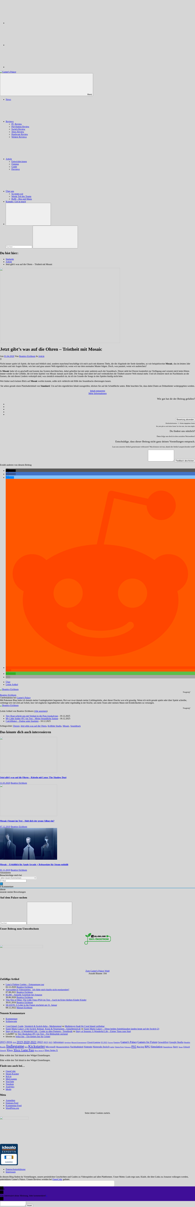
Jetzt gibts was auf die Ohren (34, 726)
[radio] (100, 404)
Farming (116, 1042)
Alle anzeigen (40, 711)
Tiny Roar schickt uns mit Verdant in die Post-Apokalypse (32, 716)
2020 (26, 1042)
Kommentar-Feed (14, 1105)
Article (9, 159)
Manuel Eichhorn (24, 1007)
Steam (181, 1047)
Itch (26, 1047)
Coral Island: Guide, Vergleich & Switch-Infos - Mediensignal (34, 1026)
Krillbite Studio (55, 726)
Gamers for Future (147, 1042)
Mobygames (11, 1079)
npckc (112, 1047)
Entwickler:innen (19, 161)
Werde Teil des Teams (21, 196)
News (8, 99)
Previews (15, 169)
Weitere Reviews (19, 137)
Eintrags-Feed (12, 1103)
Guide (14, 166)
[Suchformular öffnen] (28, 214)
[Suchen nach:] (19, 246)
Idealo (8, 1089)
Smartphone (167, 1047)
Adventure (58, 1042)
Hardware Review (19, 134)
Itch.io (8, 1076)
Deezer (16, 726)
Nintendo (88, 1047)
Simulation (157, 1046)
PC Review (16, 124)
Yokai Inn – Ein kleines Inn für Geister (32, 1036)
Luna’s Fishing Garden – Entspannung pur (25, 984)
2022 (40, 1042)
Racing (140, 1046)
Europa (110, 1042)
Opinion (15, 164)
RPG (147, 1046)
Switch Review (18, 129)
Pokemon (127, 1047)
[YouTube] (27, 67)
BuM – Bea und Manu (21, 199)
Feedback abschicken (185, 461)
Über (8, 682)
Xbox (10, 1050)
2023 (45, 1042)
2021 (33, 1042)
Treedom (10, 1084)
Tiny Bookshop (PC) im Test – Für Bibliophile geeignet (43, 1034)
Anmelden (10, 1100)
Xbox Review (17, 132)
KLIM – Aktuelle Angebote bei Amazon (24, 995)
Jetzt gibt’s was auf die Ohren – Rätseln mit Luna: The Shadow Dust (33, 777)
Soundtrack (75, 726)
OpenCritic (11, 1071)
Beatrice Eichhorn (27, 356)
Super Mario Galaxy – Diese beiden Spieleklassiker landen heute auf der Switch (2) (121, 1029)
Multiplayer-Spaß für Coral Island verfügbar (84, 1026)
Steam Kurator (12, 1074)
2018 (14, 1042)
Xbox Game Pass (23, 1050)
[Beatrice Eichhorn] (9, 689)
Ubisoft (186, 1047)
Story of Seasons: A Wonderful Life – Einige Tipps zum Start (103, 1031)
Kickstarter (36, 1046)
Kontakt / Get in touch (16, 201)
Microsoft (51, 1046)
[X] (27, 45)
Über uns (10, 191)
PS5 (133, 1046)
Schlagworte (11, 1021)
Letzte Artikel (12, 684)
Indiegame (15, 1046)
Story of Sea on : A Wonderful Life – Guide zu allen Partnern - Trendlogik (39, 1031)
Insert (29, 1205)
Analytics (10, 1086)
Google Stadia (176, 1042)
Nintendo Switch (101, 1046)
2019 (20, 1042)
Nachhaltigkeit (76, 1047)
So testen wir (17, 194)
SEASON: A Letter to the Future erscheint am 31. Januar (31, 1005)
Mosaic (66, 726)
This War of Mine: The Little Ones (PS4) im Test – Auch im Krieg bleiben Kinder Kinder (46, 1000)
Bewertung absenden (185, 419)
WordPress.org (12, 1108)
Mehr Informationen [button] (98, 393)
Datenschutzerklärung (15, 1169)
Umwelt (3, 1050)
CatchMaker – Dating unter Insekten (22, 721)
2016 (9, 1042)
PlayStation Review (20, 126)
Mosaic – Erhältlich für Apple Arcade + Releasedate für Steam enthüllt (34, 864)
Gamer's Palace (24, 697)
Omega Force (119, 1047)
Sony (175, 1046)
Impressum (11, 1172)
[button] (11, 470)
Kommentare (11, 1019)
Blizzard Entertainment (79, 1042)
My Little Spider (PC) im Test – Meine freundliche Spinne (32, 718)
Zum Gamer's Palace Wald (97, 971)
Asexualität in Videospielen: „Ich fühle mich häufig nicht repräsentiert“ (37, 989)
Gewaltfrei (163, 1042)
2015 (3, 1042)
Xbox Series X (51, 1050)
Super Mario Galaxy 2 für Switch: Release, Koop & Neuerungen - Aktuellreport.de (43, 1029)
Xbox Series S (39, 1050)
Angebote (67, 1042)
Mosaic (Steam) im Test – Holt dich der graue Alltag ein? (27, 821)
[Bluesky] (27, 23)
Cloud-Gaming (93, 1042)
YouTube (10, 1081)
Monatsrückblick (63, 1047)
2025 (51, 1042)
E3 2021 (104, 1042)
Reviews (10, 121)
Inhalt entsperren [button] (97, 391)
